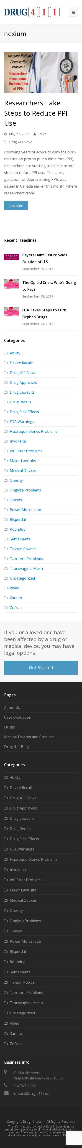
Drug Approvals (23, 382)
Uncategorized (22, 578)
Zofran (16, 607)
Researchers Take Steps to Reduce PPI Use (35, 113)
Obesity (16, 480)
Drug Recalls (20, 402)
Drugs (9, 727)
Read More (16, 205)
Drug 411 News (21, 142)
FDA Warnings (22, 421)
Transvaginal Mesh (26, 568)
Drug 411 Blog (16, 746)
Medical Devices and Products (29, 736)
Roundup (18, 529)
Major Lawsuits (23, 460)
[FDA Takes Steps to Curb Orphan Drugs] (11, 311)
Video (14, 588)
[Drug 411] (32, 11)
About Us (12, 707)
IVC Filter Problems (26, 450)
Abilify (15, 353)
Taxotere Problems (26, 558)
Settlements (20, 539)
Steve (42, 134)
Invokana (18, 441)
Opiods (16, 499)
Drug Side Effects (24, 411)
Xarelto (16, 597)
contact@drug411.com (31, 1093)
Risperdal (18, 519)
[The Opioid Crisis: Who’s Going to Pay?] (11, 284)
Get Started (41, 667)
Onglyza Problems (25, 490)
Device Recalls (21, 362)
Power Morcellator (26, 509)
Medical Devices (23, 470)
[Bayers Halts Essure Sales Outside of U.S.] (11, 257)
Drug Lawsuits (22, 392)
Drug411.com (33, 1121)
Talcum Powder (23, 548)
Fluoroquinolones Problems (33, 431)
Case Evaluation (17, 717)
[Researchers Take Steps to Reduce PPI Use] (41, 72)
